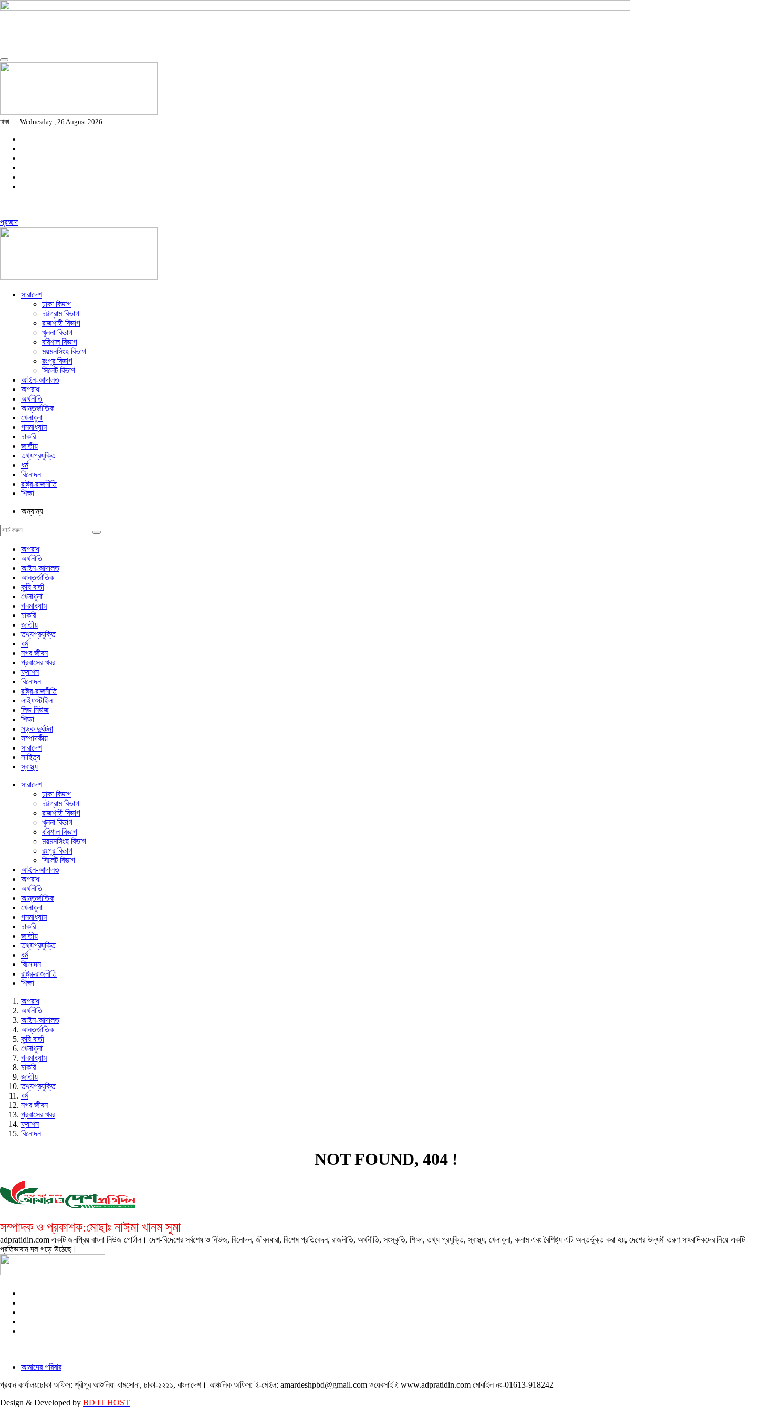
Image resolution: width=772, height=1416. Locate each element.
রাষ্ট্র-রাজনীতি (39, 483)
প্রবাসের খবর (38, 662)
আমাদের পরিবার (41, 1366)
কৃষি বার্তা (32, 586)
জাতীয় (29, 446)
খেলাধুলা (32, 417)
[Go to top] (4, 59)
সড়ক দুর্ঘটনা (37, 728)
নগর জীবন (34, 653)
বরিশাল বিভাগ (59, 341)
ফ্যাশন (30, 672)
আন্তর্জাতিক (37, 408)
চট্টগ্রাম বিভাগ (60, 313)
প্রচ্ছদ (9, 222)
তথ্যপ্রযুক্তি (38, 455)
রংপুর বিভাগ (57, 360)
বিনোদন (31, 474)
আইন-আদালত (40, 379)
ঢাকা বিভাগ (56, 304)
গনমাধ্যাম (34, 427)
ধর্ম (24, 464)
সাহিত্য (30, 757)
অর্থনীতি (32, 398)
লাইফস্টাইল (37, 700)
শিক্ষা (27, 493)
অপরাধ (30, 389)
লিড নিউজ (35, 709)
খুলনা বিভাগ (57, 332)
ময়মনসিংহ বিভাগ (64, 351)
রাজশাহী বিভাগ (61, 323)
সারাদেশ (31, 294)
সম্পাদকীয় (34, 738)
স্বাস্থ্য (29, 766)
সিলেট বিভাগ (58, 370)
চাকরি (28, 436)
